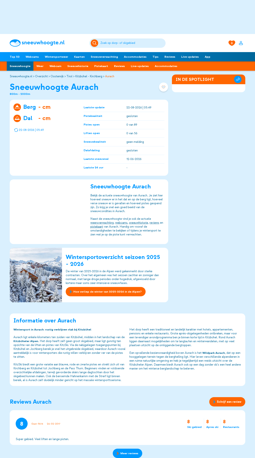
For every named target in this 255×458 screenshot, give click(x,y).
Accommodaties (135, 57)
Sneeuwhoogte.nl (21, 76)
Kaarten (79, 57)
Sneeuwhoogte (20, 66)
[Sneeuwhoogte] (48, 43)
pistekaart (96, 227)
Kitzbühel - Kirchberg (88, 76)
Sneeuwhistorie (77, 66)
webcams (121, 223)
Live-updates (140, 66)
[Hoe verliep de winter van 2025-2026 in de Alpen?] (36, 275)
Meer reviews (129, 453)
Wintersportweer (56, 57)
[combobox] (132, 43)
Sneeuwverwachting (104, 57)
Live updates (190, 57)
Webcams (32, 57)
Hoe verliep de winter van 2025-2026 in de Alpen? (107, 292)
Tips (155, 57)
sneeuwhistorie (138, 223)
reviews (154, 223)
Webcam (55, 66)
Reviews (169, 57)
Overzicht (41, 76)
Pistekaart (101, 66)
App (207, 57)
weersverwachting (102, 223)
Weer (39, 66)
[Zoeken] (132, 43)
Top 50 (15, 57)
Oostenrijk (57, 76)
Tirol (69, 76)
